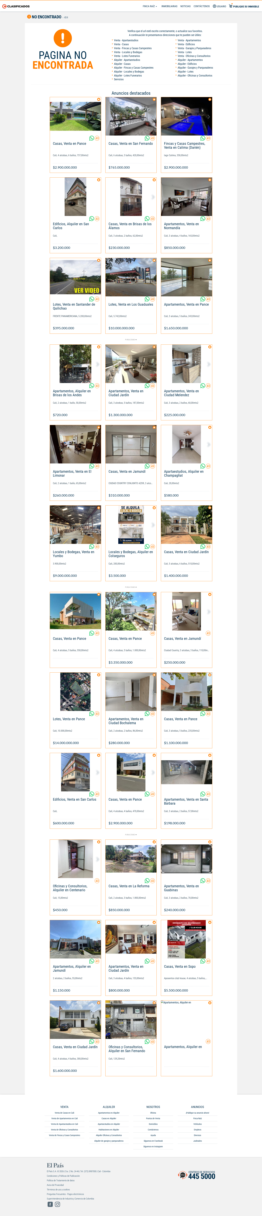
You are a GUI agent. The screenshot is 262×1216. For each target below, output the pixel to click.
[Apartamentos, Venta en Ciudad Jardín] (131, 364)
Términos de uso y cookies (58, 1189)
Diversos (197, 1135)
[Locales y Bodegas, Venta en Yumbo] (75, 524)
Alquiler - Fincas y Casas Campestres (133, 67)
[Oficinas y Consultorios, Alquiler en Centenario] (75, 859)
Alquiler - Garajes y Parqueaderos (195, 67)
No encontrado (46, 16)
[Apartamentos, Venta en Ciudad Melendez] (186, 364)
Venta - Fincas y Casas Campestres (133, 48)
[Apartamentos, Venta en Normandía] (186, 197)
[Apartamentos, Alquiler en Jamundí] (75, 939)
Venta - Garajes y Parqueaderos (194, 48)
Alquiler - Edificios (187, 63)
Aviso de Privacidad (55, 1185)
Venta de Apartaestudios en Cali (64, 1124)
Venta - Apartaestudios (126, 40)
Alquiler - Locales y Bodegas (129, 71)
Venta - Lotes (185, 52)
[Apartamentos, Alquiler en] (186, 1020)
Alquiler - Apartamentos (190, 59)
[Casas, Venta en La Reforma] (131, 859)
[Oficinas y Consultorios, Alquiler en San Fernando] (131, 1020)
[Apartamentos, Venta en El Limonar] (75, 444)
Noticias (185, 6)
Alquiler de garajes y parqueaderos (108, 1141)
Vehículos (197, 1124)
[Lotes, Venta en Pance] (75, 692)
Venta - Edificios (186, 44)
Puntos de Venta (153, 1118)
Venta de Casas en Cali (64, 1113)
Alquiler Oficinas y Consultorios (109, 1135)
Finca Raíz (149, 6)
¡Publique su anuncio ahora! (197, 1113)
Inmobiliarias (169, 6)
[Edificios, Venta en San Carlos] (75, 772)
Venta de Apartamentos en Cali (64, 1118)
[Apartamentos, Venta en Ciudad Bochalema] (131, 692)
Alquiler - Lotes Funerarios (128, 75)
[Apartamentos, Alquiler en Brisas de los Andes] (75, 364)
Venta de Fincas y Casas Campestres (64, 1135)
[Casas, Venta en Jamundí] (131, 444)
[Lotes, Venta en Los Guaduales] (131, 277)
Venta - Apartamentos (189, 40)
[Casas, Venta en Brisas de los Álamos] (131, 197)
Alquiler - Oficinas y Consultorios (195, 75)
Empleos (197, 1129)
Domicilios (153, 1124)
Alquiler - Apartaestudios (127, 59)
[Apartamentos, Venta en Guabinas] (186, 859)
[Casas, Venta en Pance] (75, 116)
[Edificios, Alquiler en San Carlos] (75, 197)
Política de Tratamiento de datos (61, 1180)
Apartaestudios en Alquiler (109, 1124)
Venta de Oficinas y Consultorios (64, 1129)
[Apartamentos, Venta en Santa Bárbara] (186, 772)
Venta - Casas (121, 44)
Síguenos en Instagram (153, 1146)
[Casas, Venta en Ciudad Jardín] (186, 524)
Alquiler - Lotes (185, 71)
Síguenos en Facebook (153, 1141)
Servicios (119, 79)
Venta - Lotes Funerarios (127, 56)
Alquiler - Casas (122, 63)
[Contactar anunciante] (97, 139)
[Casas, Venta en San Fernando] (131, 116)
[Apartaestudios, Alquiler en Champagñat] (186, 444)
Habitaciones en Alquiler (109, 1129)
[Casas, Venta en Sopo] (186, 939)
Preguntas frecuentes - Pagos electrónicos (65, 1194)
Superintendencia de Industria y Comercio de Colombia (70, 1198)
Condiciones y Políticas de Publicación (63, 1176)
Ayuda (153, 1135)
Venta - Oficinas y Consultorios (194, 56)
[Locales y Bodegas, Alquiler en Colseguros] (131, 524)
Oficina (153, 1113)
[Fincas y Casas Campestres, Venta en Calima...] (186, 116)
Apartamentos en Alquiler (108, 1113)
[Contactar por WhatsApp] (92, 139)
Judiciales (197, 1141)
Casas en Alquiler (109, 1118)
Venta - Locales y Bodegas (128, 52)
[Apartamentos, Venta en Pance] (186, 277)
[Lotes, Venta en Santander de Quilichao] (75, 277)
